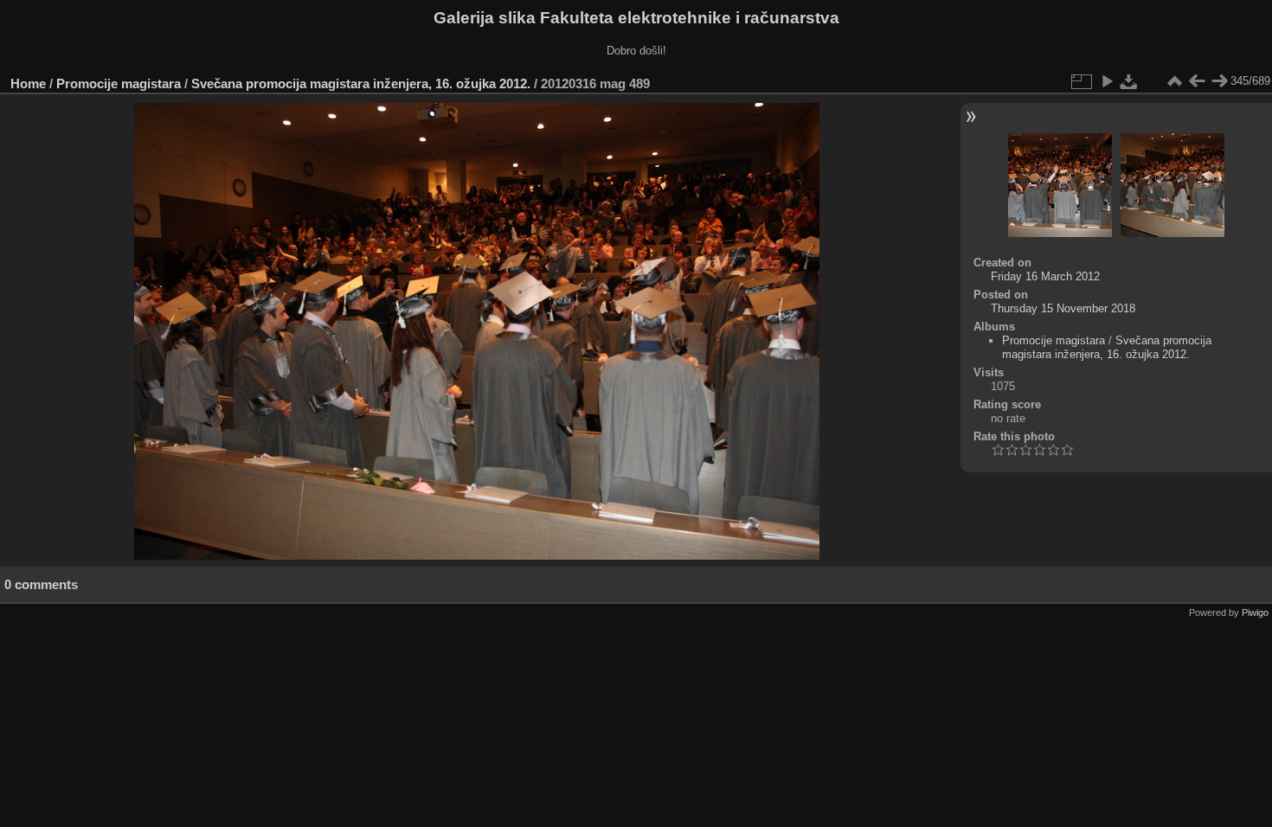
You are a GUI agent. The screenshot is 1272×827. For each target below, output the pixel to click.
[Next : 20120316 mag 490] (1219, 81)
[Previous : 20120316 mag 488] (1196, 81)
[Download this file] (1129, 81)
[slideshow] (1106, 81)
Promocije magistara (118, 83)
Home (28, 83)
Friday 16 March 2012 (1045, 276)
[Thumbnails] (1174, 81)
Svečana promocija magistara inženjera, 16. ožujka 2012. (360, 83)
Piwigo (1255, 612)
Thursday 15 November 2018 (1063, 308)
